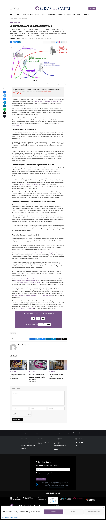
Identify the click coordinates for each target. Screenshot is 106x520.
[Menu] (11, 14)
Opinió (79, 14)
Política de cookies (5, 517)
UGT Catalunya (32, 381)
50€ (43, 318)
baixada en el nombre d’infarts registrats (29, 184)
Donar (47, 325)
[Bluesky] (4, 99)
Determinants (52, 14)
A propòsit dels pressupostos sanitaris (17, 375)
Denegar (73, 512)
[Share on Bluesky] (16, 42)
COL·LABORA (92, 8)
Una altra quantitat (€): (31, 324)
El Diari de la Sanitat (26, 442)
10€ (33, 318)
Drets (43, 14)
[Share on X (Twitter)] (14, 42)
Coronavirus (13, 333)
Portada (11, 18)
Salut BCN (86, 14)
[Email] (4, 112)
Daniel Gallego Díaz (14, 38)
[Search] (95, 14)
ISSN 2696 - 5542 (25, 448)
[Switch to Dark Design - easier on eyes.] (93, 14)
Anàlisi (13, 372)
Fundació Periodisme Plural (28, 445)
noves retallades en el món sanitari (25, 308)
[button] (103, 507)
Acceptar (53, 512)
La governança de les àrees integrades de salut (56, 375)
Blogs (18, 14)
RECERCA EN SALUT (28, 14)
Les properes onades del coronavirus (31, 25)
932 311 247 (57, 451)
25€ (38, 318)
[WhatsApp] (4, 109)
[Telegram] (4, 102)
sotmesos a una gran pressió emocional (29, 282)
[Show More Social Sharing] (22, 42)
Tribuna (52, 372)
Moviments (61, 14)
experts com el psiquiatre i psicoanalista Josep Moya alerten (43, 253)
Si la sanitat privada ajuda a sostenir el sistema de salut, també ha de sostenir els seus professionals (37, 377)
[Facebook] (4, 92)
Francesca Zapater (14, 378)
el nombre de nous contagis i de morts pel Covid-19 (47, 101)
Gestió (37, 14)
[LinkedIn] (4, 105)
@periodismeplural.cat (63, 444)
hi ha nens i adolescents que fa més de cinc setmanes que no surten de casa (36, 279)
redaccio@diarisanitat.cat (60, 445)
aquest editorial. (46, 91)
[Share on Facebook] (11, 42)
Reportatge (15, 23)
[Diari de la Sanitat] (53, 8)
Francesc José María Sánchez (56, 378)
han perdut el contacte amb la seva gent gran (26, 280)
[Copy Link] (4, 116)
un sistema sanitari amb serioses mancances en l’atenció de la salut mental (32, 295)
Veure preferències (94, 512)
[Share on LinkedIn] (19, 42)
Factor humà (71, 14)
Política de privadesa (14, 517)
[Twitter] (4, 95)
